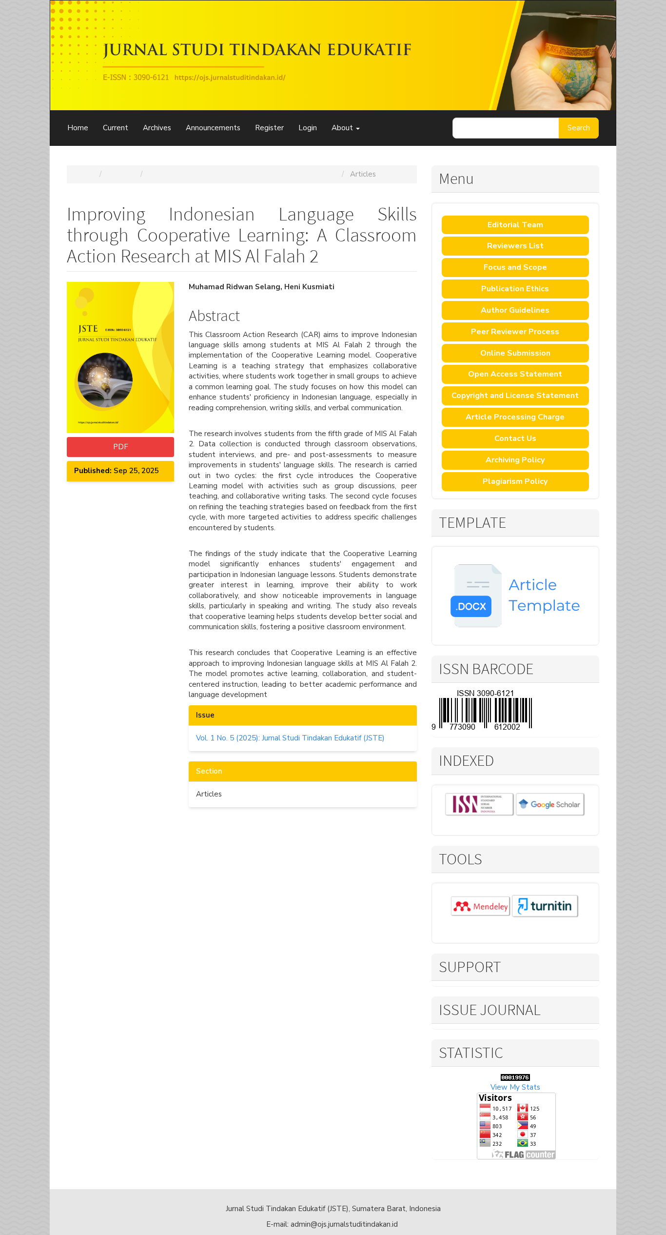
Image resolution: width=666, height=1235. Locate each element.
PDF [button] (120, 447)
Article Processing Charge (515, 417)
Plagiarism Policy (515, 481)
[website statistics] (515, 1076)
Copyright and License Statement (515, 395)
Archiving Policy (515, 460)
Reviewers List (515, 245)
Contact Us (515, 438)
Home (77, 128)
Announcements (213, 128)
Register (269, 128)
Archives (157, 128)
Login (307, 128)
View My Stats (515, 1087)
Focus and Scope (515, 267)
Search (579, 128)
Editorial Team (515, 224)
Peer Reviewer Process (515, 331)
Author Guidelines (515, 310)
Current (115, 128)
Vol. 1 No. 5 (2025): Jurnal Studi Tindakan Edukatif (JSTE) (243, 174)
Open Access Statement (515, 374)
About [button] (343, 128)
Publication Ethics (515, 288)
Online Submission (515, 353)
